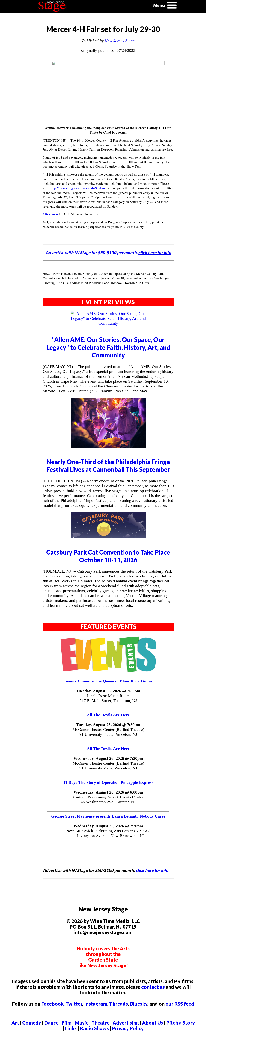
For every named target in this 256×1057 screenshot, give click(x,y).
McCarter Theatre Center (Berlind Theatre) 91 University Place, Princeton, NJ (108, 732)
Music (81, 1022)
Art (15, 1022)
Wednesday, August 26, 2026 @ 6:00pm (108, 792)
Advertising (126, 1022)
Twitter (74, 1004)
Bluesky (138, 1004)
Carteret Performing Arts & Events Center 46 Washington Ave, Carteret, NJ (108, 799)
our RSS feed (179, 1004)
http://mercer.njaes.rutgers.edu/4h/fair (78, 187)
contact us (153, 987)
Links (71, 1028)
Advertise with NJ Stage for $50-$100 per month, (108, 252)
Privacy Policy (128, 1028)
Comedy (31, 1022)
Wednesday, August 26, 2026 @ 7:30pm (108, 758)
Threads (118, 1004)
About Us (152, 1022)
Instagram (95, 1004)
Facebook (52, 1004)
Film (67, 1022)
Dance (51, 1022)
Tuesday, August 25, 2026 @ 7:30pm (108, 690)
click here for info (151, 870)
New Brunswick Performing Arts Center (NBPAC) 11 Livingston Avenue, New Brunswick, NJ (108, 833)
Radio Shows (94, 1028)
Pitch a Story (180, 1022)
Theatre (100, 1022)
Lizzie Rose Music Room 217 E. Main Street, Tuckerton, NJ (108, 698)
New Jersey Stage (120, 40)
